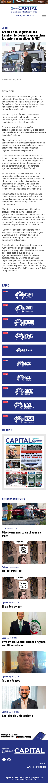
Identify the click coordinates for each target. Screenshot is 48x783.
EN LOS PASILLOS (12, 571)
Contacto (42, 763)
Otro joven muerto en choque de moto (21, 534)
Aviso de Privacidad (36, 767)
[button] (44, 17)
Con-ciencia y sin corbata (17, 715)
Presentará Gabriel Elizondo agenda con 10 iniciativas (24, 643)
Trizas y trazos (11, 680)
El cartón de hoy (12, 606)
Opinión (5, 567)
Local (5, 28)
